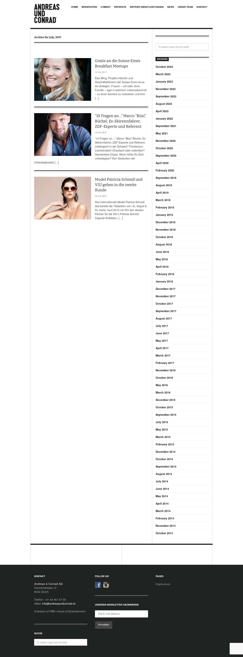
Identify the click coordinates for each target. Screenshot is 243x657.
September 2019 (166, 178)
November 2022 (166, 89)
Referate (120, 7)
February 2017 (165, 363)
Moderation (89, 7)
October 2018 (164, 237)
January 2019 (164, 215)
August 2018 (164, 244)
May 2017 (162, 340)
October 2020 (164, 148)
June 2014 (162, 489)
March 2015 (163, 437)
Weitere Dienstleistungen (147, 7)
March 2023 (163, 74)
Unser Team (185, 7)
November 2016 (166, 370)
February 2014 (165, 518)
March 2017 (163, 355)
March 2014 (163, 511)
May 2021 (162, 133)
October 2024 (164, 67)
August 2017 (164, 318)
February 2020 (165, 170)
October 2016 (164, 377)
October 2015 (164, 407)
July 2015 (162, 422)
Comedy (105, 7)
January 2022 (164, 118)
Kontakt (201, 7)
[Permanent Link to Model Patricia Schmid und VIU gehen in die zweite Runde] (62, 198)
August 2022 (164, 104)
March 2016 (163, 392)
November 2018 (166, 229)
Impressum (163, 584)
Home (74, 7)
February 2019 (165, 207)
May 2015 (162, 429)
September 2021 (166, 126)
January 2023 (164, 81)
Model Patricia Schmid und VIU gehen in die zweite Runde (119, 184)
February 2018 (165, 274)
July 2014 (162, 481)
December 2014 (165, 452)
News (170, 7)
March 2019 (163, 200)
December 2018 (165, 222)
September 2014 (166, 466)
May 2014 (162, 496)
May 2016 (162, 385)
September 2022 (166, 96)
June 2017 (162, 333)
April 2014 (162, 503)
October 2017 (164, 303)
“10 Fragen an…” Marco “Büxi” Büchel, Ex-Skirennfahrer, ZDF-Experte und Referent (120, 121)
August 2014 (164, 474)
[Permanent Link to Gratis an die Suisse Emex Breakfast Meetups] (62, 79)
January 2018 (164, 281)
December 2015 (165, 400)
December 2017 (165, 289)
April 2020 (162, 163)
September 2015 (166, 414)
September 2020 (166, 155)
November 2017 (166, 296)
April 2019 (162, 192)
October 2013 (164, 533)
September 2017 (166, 311)
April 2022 (162, 111)
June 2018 (162, 252)
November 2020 (166, 141)
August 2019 (164, 185)
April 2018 (162, 266)
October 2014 (164, 459)
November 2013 (166, 526)
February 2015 (165, 444)
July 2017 (162, 326)
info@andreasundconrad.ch (59, 603)
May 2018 (162, 259)
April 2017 (162, 348)
